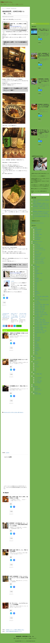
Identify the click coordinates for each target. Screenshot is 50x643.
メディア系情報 (38, 357)
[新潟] (36, 294)
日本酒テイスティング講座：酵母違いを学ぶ (15, 629)
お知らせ (34, 356)
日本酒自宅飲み (38, 237)
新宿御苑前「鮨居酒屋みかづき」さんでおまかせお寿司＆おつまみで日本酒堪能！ (43, 106)
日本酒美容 (37, 235)
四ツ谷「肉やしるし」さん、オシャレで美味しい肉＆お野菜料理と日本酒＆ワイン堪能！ (43, 131)
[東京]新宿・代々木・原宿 (40, 309)
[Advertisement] (12, 424)
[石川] (36, 335)
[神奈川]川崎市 (37, 337)
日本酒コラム (35, 392)
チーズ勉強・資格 (38, 373)
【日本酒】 (35, 227)
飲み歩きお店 (6, 412)
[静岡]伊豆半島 (37, 349)
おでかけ (36, 363)
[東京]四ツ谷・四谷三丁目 (40, 307)
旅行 (35, 369)
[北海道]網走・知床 (38, 273)
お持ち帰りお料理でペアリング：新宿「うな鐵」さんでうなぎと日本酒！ (22, 316)
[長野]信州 (37, 344)
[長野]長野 (37, 345)
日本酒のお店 (37, 256)
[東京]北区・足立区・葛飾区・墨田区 (42, 304)
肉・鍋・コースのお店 (39, 261)
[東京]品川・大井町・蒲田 (40, 306)
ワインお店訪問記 (38, 377)
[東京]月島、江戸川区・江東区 (40, 312)
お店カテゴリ (35, 243)
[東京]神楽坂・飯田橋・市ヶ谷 (40, 327)
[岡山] (36, 286)
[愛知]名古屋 (37, 293)
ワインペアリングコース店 (40, 249)
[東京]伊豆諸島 (37, 302)
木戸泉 (12, 412)
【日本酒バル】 (38, 244)
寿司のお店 (37, 251)
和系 (34, 384)
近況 (35, 359)
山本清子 (7, 452)
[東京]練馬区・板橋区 (39, 329)
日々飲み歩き (35, 386)
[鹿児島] (36, 353)
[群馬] (36, 342)
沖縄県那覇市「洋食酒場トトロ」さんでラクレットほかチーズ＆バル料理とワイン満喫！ (43, 80)
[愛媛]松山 (37, 291)
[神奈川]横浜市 (37, 339)
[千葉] (36, 275)
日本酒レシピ (37, 232)
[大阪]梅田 (37, 278)
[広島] (36, 289)
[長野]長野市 (37, 347)
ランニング (37, 366)
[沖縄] (36, 334)
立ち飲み (15, 412)
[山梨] (36, 284)
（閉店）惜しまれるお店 (39, 262)
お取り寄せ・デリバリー (37, 241)
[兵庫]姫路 (37, 270)
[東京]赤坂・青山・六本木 (40, 332)
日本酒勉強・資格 (38, 234)
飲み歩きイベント (38, 389)
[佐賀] (36, 268)
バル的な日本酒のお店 (39, 248)
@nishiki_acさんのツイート (37, 222)
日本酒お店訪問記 (38, 229)
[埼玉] (36, 276)
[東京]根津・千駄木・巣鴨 (40, 319)
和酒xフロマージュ (6, 2)
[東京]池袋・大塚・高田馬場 (40, 321)
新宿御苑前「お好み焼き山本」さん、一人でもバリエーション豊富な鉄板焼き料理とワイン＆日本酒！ (18, 524)
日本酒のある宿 (38, 254)
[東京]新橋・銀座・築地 (39, 311)
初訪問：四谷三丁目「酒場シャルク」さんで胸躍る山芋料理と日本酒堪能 (14, 316)
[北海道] (36, 271)
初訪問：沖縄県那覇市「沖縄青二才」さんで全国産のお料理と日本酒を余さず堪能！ (43, 55)
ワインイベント (38, 379)
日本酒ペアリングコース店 (40, 257)
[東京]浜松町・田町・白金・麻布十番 (42, 322)
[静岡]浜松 (37, 350)
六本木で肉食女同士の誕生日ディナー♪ (14, 631)
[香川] (36, 352)
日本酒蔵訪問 (37, 239)
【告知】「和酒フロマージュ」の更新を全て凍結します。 (43, 30)
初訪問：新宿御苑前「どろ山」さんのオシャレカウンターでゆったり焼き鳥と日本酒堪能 (18, 578)
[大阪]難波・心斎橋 (38, 279)
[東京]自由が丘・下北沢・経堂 (40, 330)
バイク (36, 365)
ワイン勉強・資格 (38, 381)
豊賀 (19, 412)
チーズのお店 (37, 246)
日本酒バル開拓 (38, 393)
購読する (34, 23)
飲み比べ (21, 412)
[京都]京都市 (37, 266)
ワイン (34, 376)
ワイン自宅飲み (38, 382)
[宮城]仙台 (37, 281)
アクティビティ (36, 361)
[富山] (36, 283)
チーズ (34, 372)
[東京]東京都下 (37, 317)
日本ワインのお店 (38, 253)
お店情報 (34, 265)
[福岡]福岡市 (37, 340)
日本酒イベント (38, 231)
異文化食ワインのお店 (39, 259)
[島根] (36, 288)
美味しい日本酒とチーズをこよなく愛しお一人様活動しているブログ (25, 638)
